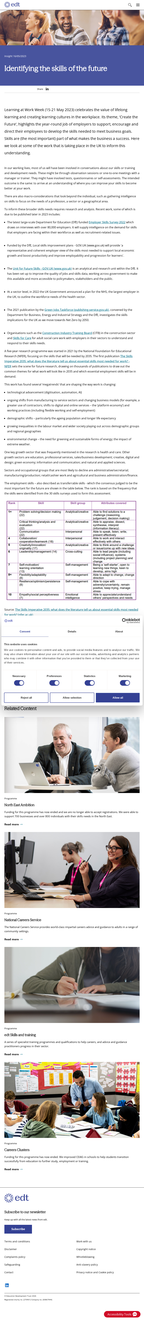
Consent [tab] (25, 631)
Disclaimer (10, 1249)
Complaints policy (14, 1257)
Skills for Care (22, 338)
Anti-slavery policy (87, 1264)
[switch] (54, 683)
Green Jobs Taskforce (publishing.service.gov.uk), (77, 310)
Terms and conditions (17, 1241)
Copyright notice (86, 1249)
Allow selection (72, 697)
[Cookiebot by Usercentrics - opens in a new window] (124, 620)
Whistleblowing (85, 1257)
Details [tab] (72, 631)
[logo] (12, 5)
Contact (8, 1272)
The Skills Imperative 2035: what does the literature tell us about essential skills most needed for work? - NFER (68, 361)
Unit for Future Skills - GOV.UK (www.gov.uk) (42, 268)
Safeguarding (12, 1264)
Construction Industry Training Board (67, 333)
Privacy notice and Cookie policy (95, 1272)
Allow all (118, 697)
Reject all (26, 697)
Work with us (84, 1241)
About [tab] (119, 631)
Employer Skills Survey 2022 (107, 222)
